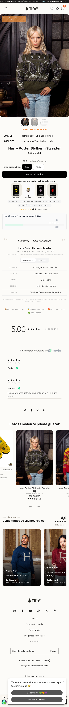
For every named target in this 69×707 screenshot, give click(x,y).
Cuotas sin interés (34, 624)
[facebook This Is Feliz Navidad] (22, 611)
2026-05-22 (14, 363)
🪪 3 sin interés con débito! (41, 1)
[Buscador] (51, 9)
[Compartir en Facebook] (31, 410)
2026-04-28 (14, 383)
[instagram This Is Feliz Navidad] (14, 611)
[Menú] (7, 9)
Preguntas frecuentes (34, 636)
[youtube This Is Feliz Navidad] (30, 611)
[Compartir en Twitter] (37, 410)
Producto (28, 260)
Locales (34, 618)
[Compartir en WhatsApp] (25, 410)
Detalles (42, 260)
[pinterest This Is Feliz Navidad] (54, 611)
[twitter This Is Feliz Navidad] (46, 611)
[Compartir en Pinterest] (44, 410)
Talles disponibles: (11, 167)
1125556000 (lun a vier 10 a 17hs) (34, 660)
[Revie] (54, 350)
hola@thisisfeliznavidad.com (34, 665)
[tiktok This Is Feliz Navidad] (38, 611)
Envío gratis (34, 630)
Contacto (34, 641)
